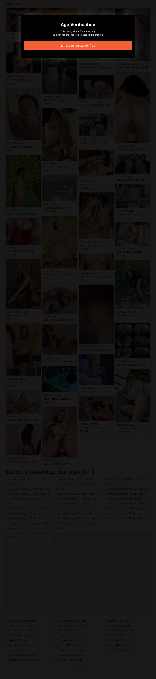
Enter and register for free (78, 45)
